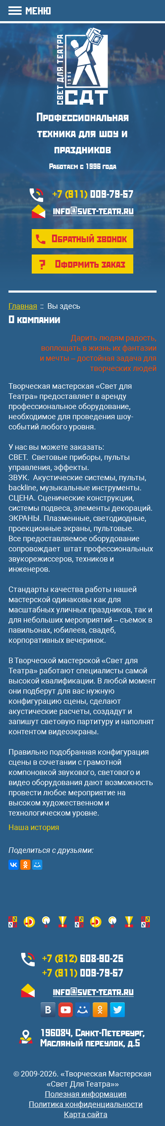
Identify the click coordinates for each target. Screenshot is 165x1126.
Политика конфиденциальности (86, 1104)
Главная (22, 306)
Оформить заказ (90, 263)
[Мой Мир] (37, 865)
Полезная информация (85, 1094)
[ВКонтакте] (13, 865)
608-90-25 (83, 957)
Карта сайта (85, 1114)
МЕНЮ (38, 10)
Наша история (33, 827)
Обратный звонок (89, 237)
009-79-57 (93, 193)
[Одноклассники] (25, 865)
